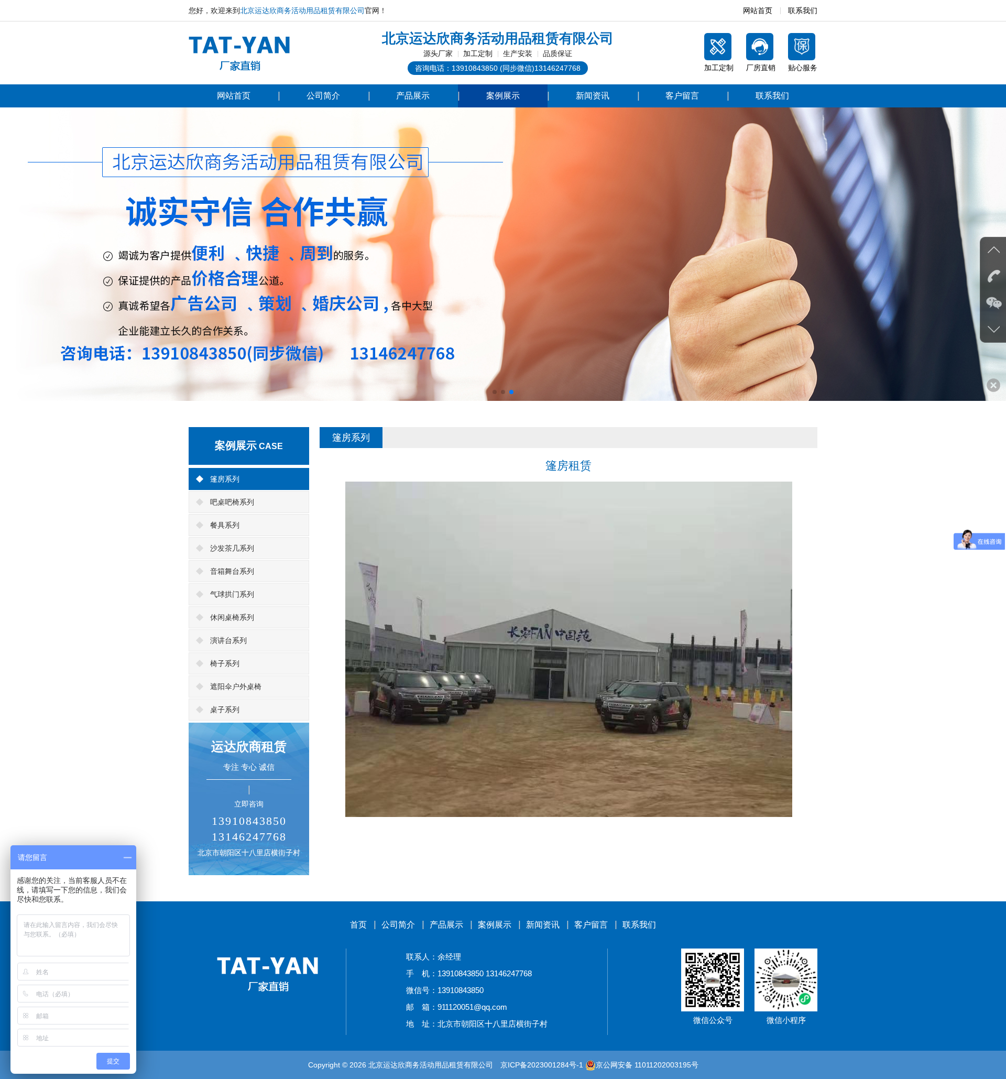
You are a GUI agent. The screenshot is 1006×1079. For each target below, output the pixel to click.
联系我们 (802, 10)
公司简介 (323, 95)
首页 (358, 924)
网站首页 (757, 10)
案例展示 (503, 95)
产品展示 (413, 95)
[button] (495, 392)
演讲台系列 (228, 640)
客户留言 (682, 95)
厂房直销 (760, 67)
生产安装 (517, 53)
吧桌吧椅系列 (232, 502)
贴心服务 (802, 67)
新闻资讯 (592, 95)
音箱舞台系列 (232, 571)
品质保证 (557, 53)
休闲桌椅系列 (232, 617)
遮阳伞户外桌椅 (235, 686)
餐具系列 (224, 525)
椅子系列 (224, 663)
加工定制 (478, 53)
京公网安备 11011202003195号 (647, 1065)
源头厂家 (438, 53)
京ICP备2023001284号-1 (541, 1065)
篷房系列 (224, 479)
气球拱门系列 (232, 594)
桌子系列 (224, 709)
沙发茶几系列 (232, 548)
